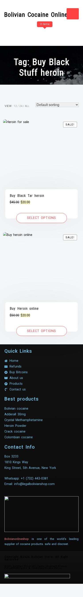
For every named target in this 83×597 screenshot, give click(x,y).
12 (15, 106)
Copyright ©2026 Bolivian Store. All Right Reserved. (36, 558)
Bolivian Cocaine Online (36, 14)
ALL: (27, 106)
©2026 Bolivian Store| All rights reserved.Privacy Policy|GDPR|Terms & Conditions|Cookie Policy (35, 567)
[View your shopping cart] (44, 33)
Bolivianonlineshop (16, 539)
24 (20, 106)
